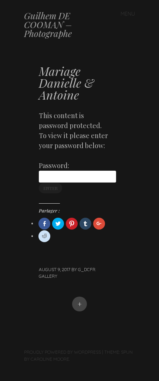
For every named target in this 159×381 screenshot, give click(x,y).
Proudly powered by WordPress (62, 352)
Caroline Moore (50, 359)
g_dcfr (86, 269)
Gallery (48, 276)
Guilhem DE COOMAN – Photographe (48, 24)
